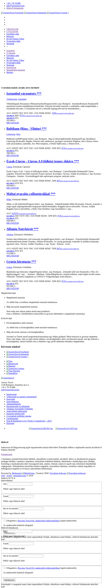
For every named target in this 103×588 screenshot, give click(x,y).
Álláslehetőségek (13, 404)
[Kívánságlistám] (6, 20)
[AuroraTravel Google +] (17, 357)
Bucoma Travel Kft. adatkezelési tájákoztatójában (39, 521)
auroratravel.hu (19, 476)
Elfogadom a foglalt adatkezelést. (41, 521)
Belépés (9, 72)
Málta (8, 199)
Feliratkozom (6, 454)
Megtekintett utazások (15, 70)
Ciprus (9, 167)
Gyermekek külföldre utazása (18, 416)
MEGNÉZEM (12, 123)
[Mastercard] (12, 364)
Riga (18, 134)
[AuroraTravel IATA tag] (66, 428)
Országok (10, 50)
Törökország (11, 99)
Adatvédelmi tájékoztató (16, 411)
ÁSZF (9, 476)
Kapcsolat (10, 399)
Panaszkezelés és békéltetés (18, 406)
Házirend (10, 423)
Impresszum (11, 394)
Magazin (10, 36)
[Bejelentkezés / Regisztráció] (6, 24)
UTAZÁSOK (12, 31)
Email (5, 496)
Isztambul (22, 99)
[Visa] (9, 361)
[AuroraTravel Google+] (58, 13)
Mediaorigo (17, 473)
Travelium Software (57, 473)
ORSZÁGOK (12, 29)
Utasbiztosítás (12, 418)
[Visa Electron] (13, 371)
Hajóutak (10, 43)
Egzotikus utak (12, 34)
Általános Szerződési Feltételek (19, 409)
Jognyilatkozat (12, 401)
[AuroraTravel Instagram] (35, 13)
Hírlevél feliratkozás (14, 8)
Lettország (10, 134)
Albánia (9, 234)
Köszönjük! (6, 584)
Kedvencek (11, 67)
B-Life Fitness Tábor (15, 39)
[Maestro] (10, 366)
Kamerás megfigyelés (15, 414)
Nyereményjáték (13, 41)
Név (5, 484)
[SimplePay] (12, 373)
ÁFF (3, 476)
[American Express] (15, 368)
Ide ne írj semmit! (10, 508)
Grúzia (9, 267)
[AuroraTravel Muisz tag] (41, 428)
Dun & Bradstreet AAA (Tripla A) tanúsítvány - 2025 (29, 421)
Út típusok (10, 53)
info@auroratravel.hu (15, 6)
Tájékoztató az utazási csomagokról (21, 397)
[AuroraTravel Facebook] (12, 13)
